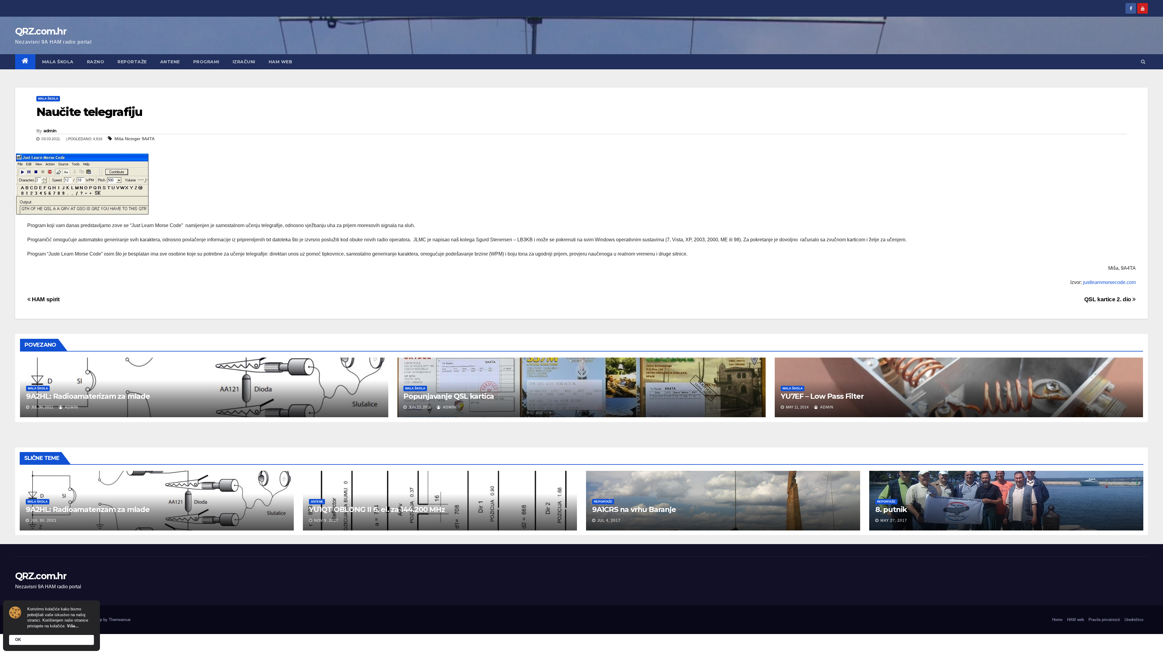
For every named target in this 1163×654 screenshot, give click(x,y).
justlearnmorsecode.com (1109, 282)
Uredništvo (1134, 619)
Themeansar (119, 619)
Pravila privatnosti (1104, 619)
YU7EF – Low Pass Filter (822, 396)
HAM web (281, 61)
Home (1057, 619)
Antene (170, 61)
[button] (1143, 61)
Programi (206, 61)
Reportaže (132, 61)
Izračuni (244, 61)
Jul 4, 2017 (609, 520)
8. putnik (891, 509)
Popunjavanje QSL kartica (448, 396)
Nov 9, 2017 (326, 520)
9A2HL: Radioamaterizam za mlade (88, 396)
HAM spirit (45, 299)
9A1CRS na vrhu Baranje (634, 509)
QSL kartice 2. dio (1108, 299)
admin (50, 131)
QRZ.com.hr (40, 31)
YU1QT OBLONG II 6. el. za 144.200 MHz (377, 509)
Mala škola (58, 61)
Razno (95, 61)
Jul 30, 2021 (44, 520)
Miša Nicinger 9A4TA (134, 138)
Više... (73, 626)
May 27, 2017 (893, 520)
